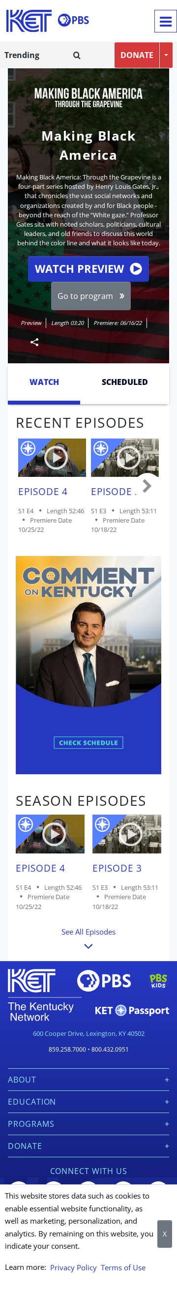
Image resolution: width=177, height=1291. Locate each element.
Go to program (85, 296)
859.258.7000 (67, 1049)
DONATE (136, 55)
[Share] (30, 342)
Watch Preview (79, 268)
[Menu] (166, 21)
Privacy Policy (73, 1267)
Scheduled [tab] (125, 382)
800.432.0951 (110, 1049)
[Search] (77, 55)
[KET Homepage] (29, 21)
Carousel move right (147, 486)
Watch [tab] (44, 382)
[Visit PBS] (73, 20)
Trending (21, 55)
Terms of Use (123, 1267)
